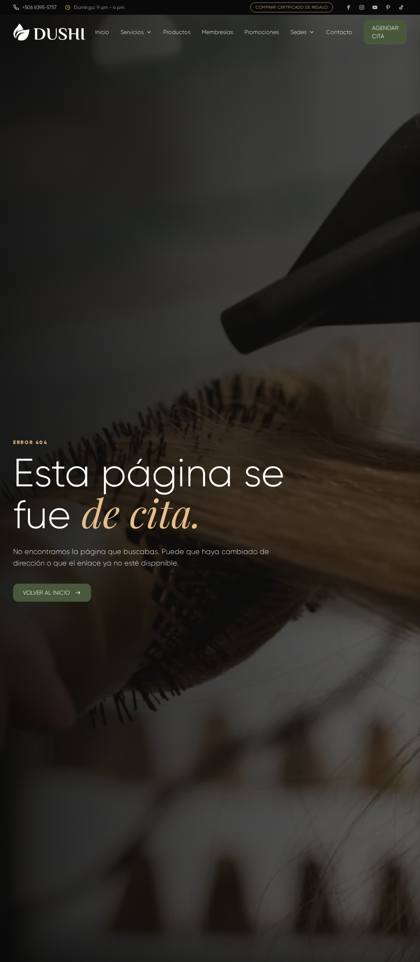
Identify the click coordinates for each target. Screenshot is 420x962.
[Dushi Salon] (49, 32)
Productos (176, 32)
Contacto (339, 32)
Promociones (261, 32)
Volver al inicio (46, 592)
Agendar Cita (385, 32)
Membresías (217, 32)
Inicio (102, 32)
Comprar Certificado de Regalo (292, 7)
